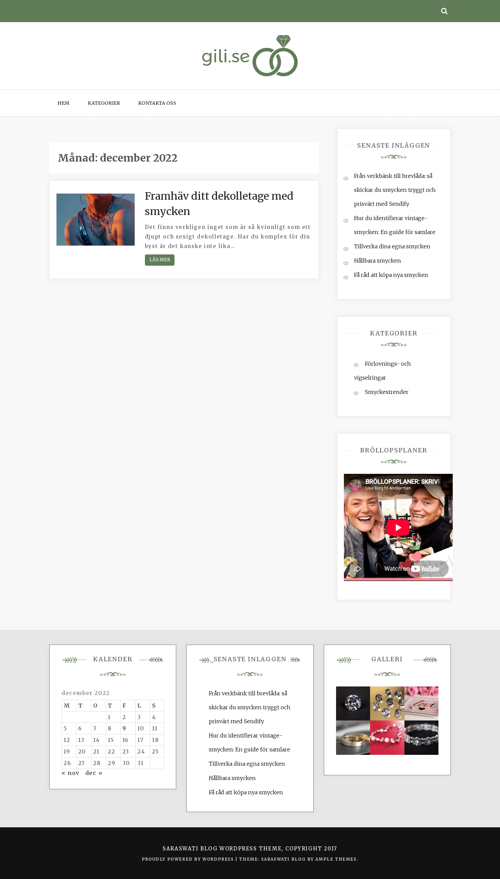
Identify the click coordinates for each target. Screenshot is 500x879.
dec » (94, 772)
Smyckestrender (387, 391)
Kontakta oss (157, 103)
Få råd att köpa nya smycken (391, 274)
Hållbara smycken (377, 260)
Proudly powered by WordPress (188, 859)
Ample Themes (335, 859)
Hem (63, 103)
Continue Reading (159, 260)
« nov (71, 772)
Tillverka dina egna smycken (392, 246)
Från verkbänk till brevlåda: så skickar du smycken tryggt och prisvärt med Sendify (395, 189)
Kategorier (104, 103)
